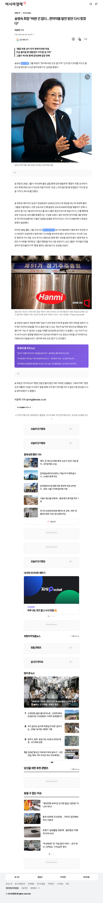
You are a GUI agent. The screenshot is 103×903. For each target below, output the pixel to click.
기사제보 (60, 883)
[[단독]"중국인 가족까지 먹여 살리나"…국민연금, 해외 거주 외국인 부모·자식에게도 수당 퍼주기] (72, 758)
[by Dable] (74, 769)
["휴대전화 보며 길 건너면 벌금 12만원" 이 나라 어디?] (32, 810)
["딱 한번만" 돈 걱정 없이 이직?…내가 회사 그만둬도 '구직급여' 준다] (32, 850)
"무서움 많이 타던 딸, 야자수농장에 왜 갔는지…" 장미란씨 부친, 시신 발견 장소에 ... (46, 358)
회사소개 (9, 883)
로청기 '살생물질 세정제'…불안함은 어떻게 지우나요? (60, 832)
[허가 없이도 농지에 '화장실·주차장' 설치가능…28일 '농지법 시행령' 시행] (72, 732)
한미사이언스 (48, 230)
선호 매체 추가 (23, 40)
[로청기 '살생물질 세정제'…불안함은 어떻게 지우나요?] (32, 837)
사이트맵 (86, 877)
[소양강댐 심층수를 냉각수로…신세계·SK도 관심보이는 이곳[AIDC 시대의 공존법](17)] (72, 719)
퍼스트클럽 (41, 883)
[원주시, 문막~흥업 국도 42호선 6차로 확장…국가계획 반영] (72, 745)
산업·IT (17, 13)
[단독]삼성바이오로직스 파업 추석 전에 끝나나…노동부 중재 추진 (58, 475)
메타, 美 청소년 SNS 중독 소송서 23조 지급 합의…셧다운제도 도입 (59, 462)
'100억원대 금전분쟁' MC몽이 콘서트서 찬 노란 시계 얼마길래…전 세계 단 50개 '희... (47, 364)
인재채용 (31, 883)
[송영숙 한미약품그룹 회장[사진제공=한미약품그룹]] (51, 117)
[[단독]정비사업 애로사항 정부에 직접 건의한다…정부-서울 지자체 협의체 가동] (31, 492)
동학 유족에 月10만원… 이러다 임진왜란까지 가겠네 (60, 818)
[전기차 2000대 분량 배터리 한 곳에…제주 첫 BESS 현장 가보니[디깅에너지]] (31, 517)
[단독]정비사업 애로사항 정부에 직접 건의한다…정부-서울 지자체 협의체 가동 (58, 487)
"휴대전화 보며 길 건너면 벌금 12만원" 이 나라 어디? (61, 805)
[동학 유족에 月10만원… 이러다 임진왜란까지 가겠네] (32, 823)
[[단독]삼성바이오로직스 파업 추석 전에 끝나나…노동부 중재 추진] (31, 479)
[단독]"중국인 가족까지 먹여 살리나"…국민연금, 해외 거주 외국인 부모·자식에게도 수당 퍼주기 (45, 755)
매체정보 (33, 888)
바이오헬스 (27, 13)
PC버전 (63, 877)
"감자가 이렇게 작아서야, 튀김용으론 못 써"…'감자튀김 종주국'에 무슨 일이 (43, 353)
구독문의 (51, 883)
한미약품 (25, 63)
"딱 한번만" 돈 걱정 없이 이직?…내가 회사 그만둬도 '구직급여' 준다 (60, 845)
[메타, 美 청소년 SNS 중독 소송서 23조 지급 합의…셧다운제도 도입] (31, 467)
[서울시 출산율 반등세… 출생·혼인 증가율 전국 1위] (31, 504)
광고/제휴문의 (20, 883)
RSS (67, 883)
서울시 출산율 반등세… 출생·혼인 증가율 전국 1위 (59, 500)
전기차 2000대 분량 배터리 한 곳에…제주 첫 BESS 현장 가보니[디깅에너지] (58, 512)
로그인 (16, 877)
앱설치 (40, 877)
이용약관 (24, 888)
